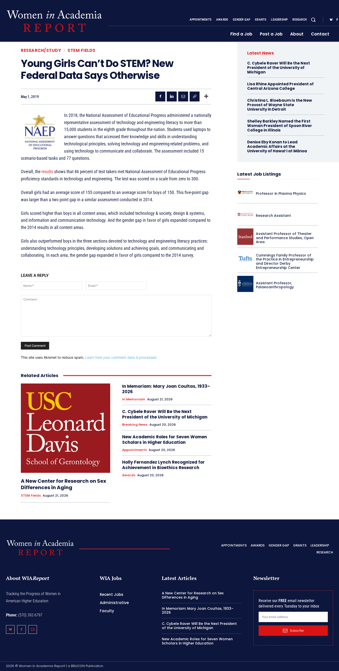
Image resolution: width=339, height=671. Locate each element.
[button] (313, 20)
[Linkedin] (172, 96)
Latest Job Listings (259, 174)
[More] (206, 96)
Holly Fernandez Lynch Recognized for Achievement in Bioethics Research (163, 465)
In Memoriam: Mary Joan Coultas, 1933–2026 (166, 389)
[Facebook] (160, 96)
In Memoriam (133, 399)
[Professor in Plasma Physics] (245, 192)
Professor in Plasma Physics (281, 193)
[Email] (183, 96)
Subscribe (297, 630)
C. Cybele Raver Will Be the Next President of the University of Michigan (164, 414)
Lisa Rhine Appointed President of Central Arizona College (280, 86)
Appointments (134, 450)
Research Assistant (273, 215)
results (47, 171)
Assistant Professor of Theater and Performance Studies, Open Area (285, 238)
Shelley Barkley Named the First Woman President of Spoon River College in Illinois (279, 126)
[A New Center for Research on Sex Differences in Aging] (65, 428)
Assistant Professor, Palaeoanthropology (275, 285)
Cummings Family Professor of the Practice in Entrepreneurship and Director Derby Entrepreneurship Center (285, 261)
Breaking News (134, 425)
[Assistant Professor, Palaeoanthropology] (245, 284)
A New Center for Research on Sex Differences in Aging (63, 484)
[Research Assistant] (245, 214)
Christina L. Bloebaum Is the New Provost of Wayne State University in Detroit (279, 105)
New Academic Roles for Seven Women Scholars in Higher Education (164, 439)
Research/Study (41, 50)
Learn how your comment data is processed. (121, 357)
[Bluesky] (331, 20)
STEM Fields (82, 50)
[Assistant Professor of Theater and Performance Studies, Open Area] (245, 236)
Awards (128, 475)
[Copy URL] (195, 96)
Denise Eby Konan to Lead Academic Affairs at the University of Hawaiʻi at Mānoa (277, 146)
